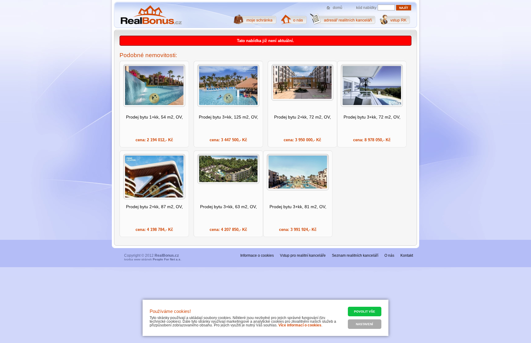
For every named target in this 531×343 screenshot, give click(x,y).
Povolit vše (364, 311)
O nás (389, 255)
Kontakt (406, 255)
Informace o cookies (257, 255)
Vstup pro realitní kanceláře (303, 255)
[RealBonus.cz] (151, 15)
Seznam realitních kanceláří (355, 255)
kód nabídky (366, 8)
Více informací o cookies (299, 325)
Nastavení (364, 324)
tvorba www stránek (152, 259)
